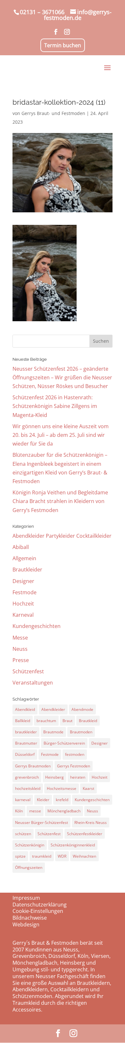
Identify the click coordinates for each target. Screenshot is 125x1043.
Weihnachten (84, 856)
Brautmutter (26, 743)
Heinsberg (54, 777)
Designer (23, 581)
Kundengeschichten (37, 626)
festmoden (74, 754)
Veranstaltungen (33, 682)
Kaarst (88, 788)
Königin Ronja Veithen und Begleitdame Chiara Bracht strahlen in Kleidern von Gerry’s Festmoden (60, 501)
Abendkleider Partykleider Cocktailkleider (62, 535)
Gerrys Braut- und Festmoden (53, 113)
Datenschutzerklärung (40, 904)
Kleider (43, 799)
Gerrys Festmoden (73, 766)
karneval (22, 799)
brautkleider (26, 732)
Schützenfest (28, 671)
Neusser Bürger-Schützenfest (41, 822)
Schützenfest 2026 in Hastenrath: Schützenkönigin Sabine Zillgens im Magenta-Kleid (55, 406)
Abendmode (82, 709)
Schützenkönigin (29, 845)
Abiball (21, 547)
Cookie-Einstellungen (38, 911)
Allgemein (24, 558)
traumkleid (41, 856)
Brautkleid (88, 720)
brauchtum (46, 720)
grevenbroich (27, 777)
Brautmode (53, 732)
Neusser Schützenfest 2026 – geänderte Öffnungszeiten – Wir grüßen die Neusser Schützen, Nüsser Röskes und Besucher (62, 377)
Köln (19, 811)
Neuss (20, 648)
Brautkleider (27, 569)
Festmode (25, 592)
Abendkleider (53, 709)
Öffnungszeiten (28, 867)
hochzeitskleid (27, 788)
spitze (20, 856)
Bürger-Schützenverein (64, 743)
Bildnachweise (30, 917)
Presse (21, 660)
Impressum (26, 897)
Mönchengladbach (63, 811)
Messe (20, 637)
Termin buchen (62, 45)
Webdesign (26, 924)
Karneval (23, 614)
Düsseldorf (25, 754)
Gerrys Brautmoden (33, 766)
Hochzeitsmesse (61, 788)
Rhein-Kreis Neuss (90, 822)
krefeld (62, 799)
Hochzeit (23, 603)
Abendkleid (25, 709)
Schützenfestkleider (84, 833)
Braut (67, 720)
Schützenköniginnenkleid (73, 845)
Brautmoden (81, 732)
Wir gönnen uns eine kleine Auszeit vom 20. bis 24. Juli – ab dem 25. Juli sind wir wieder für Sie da (61, 435)
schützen (23, 833)
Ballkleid (22, 720)
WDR (62, 856)
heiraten (77, 777)
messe (35, 811)
